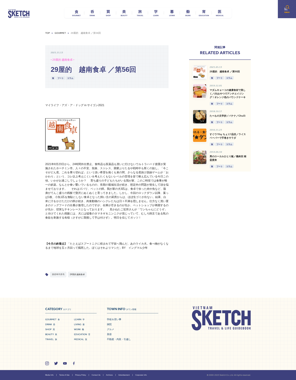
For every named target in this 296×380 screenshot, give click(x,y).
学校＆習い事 (114, 319)
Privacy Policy (80, 375)
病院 (109, 324)
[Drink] (92, 13)
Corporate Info (141, 375)
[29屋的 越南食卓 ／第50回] (200, 72)
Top (47, 33)
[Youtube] (65, 363)
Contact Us (96, 375)
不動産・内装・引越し (119, 339)
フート (61, 78)
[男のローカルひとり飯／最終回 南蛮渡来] (200, 157)
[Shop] (108, 13)
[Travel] (140, 13)
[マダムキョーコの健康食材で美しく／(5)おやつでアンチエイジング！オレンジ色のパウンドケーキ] (200, 91)
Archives (109, 375)
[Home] (18, 13)
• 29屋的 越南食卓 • (62, 59)
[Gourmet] (76, 13)
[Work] (188, 13)
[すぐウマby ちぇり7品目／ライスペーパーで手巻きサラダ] (200, 135)
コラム (70, 78)
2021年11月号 (58, 274)
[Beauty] (124, 13)
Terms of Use (64, 375)
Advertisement (124, 375)
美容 (109, 334)
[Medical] (220, 13)
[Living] (172, 13)
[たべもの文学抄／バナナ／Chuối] (200, 117)
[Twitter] (56, 363)
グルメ (110, 329)
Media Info (49, 375)
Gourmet (60, 33)
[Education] (204, 13)
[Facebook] (74, 363)
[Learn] (156, 13)
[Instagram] (47, 363)
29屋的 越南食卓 (77, 274)
